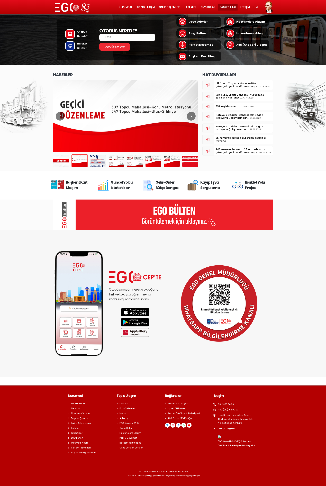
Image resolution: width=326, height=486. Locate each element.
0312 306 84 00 (226, 404)
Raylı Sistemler (127, 408)
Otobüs (124, 403)
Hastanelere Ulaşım (130, 432)
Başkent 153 (228, 7)
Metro (123, 413)
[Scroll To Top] (320, 482)
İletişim (245, 7)
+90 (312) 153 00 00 (228, 409)
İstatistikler (77, 432)
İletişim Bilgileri (227, 428)
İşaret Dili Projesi (177, 408)
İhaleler (75, 428)
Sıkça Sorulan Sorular (131, 447)
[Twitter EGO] (167, 425)
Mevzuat (75, 408)
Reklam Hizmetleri (81, 447)
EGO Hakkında (78, 403)
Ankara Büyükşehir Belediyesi (184, 413)
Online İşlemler (169, 7)
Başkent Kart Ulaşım (130, 442)
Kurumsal (125, 7)
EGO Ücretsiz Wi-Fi (129, 423)
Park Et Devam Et (128, 437)
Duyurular (208, 7)
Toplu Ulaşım (146, 7)
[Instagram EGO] (172, 425)
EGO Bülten (77, 437)
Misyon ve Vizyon (80, 413)
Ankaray (124, 418)
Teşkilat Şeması (79, 418)
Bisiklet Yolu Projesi (178, 403)
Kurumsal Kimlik (79, 442)
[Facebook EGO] (178, 425)
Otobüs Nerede (115, 46)
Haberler (190, 7)
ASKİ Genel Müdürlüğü (180, 418)
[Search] (257, 7)
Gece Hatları (126, 428)
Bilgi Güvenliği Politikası (83, 452)
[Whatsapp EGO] (183, 425)
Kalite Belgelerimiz (81, 423)
